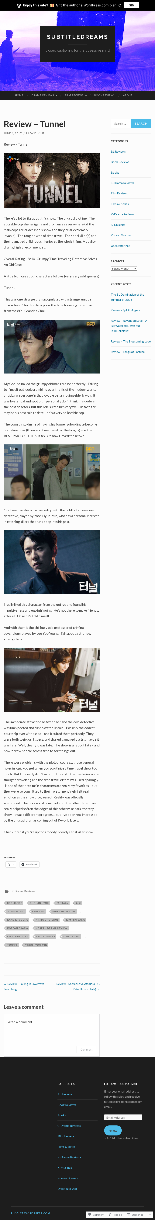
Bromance (14, 903)
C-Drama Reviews (122, 183)
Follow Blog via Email (121, 1084)
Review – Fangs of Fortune (128, 351)
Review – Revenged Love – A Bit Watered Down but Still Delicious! (129, 325)
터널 (78, 903)
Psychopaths (45, 936)
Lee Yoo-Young (17, 936)
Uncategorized (120, 245)
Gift (131, 5)
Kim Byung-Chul (47, 919)
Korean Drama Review (51, 928)
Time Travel (71, 936)
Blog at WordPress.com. (31, 1213)
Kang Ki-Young (17, 919)
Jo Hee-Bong (16, 911)
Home (19, 95)
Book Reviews (104, 95)
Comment (86, 1049)
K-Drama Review (64, 911)
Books (115, 172)
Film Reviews (74, 95)
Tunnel (12, 945)
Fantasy (62, 903)
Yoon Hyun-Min (36, 945)
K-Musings (118, 224)
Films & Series (120, 204)
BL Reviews (118, 151)
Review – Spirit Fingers (125, 310)
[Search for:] (131, 123)
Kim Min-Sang (75, 919)
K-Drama (38, 911)
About (128, 95)
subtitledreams (77, 36)
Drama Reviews (43, 95)
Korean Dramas (121, 235)
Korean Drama (17, 928)
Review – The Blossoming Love (131, 341)
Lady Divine (35, 133)
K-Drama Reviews (24, 891)
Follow (112, 1130)
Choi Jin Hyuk (39, 903)
